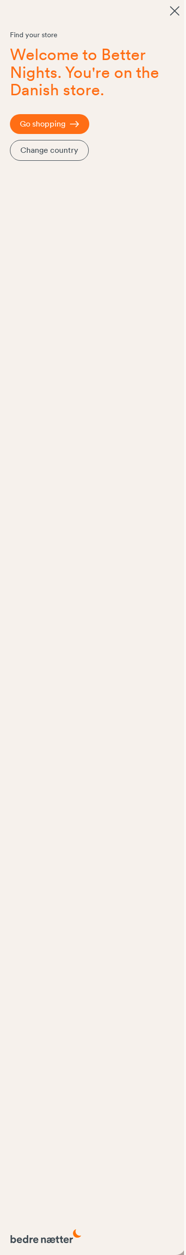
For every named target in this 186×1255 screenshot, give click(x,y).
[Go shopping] (175, 11)
